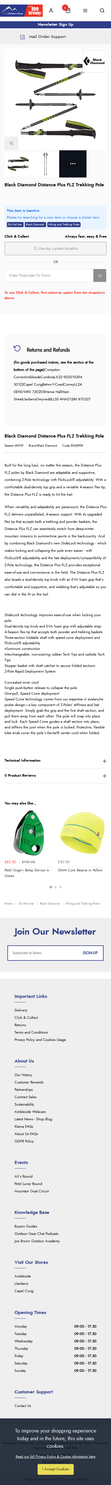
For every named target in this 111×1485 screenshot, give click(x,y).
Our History (23, 1075)
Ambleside (23, 1276)
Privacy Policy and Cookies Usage (40, 1040)
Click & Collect (26, 1018)
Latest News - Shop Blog (33, 1119)
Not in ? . (41, 286)
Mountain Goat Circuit (32, 1191)
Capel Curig (24, 1291)
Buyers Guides (26, 1226)
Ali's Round (23, 1176)
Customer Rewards (29, 1082)
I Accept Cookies (55, 1469)
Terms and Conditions (31, 1032)
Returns (20, 1025)
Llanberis (21, 1284)
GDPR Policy (24, 1141)
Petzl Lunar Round (28, 1184)
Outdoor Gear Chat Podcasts (36, 1234)
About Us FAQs (26, 1134)
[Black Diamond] (93, 61)
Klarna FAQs (24, 1127)
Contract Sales (25, 1097)
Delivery (21, 1010)
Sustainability (24, 1104)
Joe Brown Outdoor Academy (37, 1241)
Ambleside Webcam (30, 1112)
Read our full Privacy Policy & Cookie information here (55, 1456)
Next (101, 852)
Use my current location (57, 249)
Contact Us (23, 1406)
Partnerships (24, 1090)
